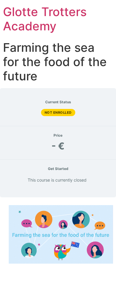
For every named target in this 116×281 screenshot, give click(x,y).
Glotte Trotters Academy (45, 18)
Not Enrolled (58, 112)
